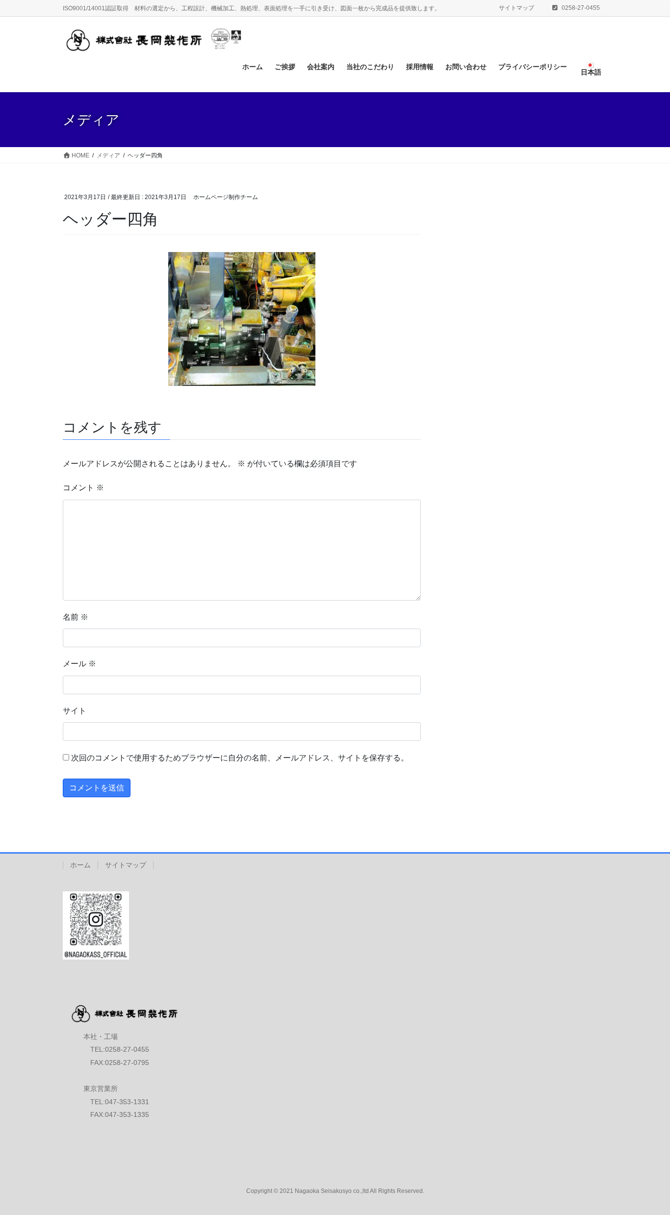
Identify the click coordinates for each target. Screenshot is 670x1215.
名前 (75, 617)
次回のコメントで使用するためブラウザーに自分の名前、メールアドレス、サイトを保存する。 (240, 758)
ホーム (80, 865)
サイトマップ (516, 7)
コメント (83, 487)
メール (79, 663)
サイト (74, 711)
